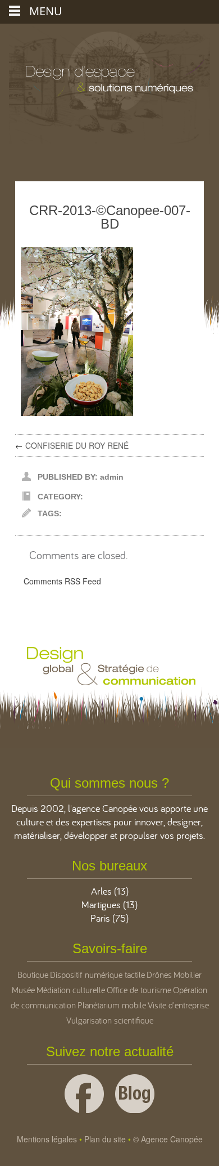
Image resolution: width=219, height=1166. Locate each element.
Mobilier (188, 974)
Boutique (32, 974)
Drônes (159, 974)
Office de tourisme (139, 989)
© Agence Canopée (168, 1139)
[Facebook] (84, 1093)
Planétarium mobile (111, 1005)
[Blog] (134, 1093)
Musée (23, 989)
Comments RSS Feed (62, 581)
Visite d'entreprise (178, 1005)
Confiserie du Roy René (77, 445)
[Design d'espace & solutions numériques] (109, 60)
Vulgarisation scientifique (109, 1020)
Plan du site (105, 1139)
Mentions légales (47, 1139)
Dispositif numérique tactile (97, 974)
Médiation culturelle (70, 989)
